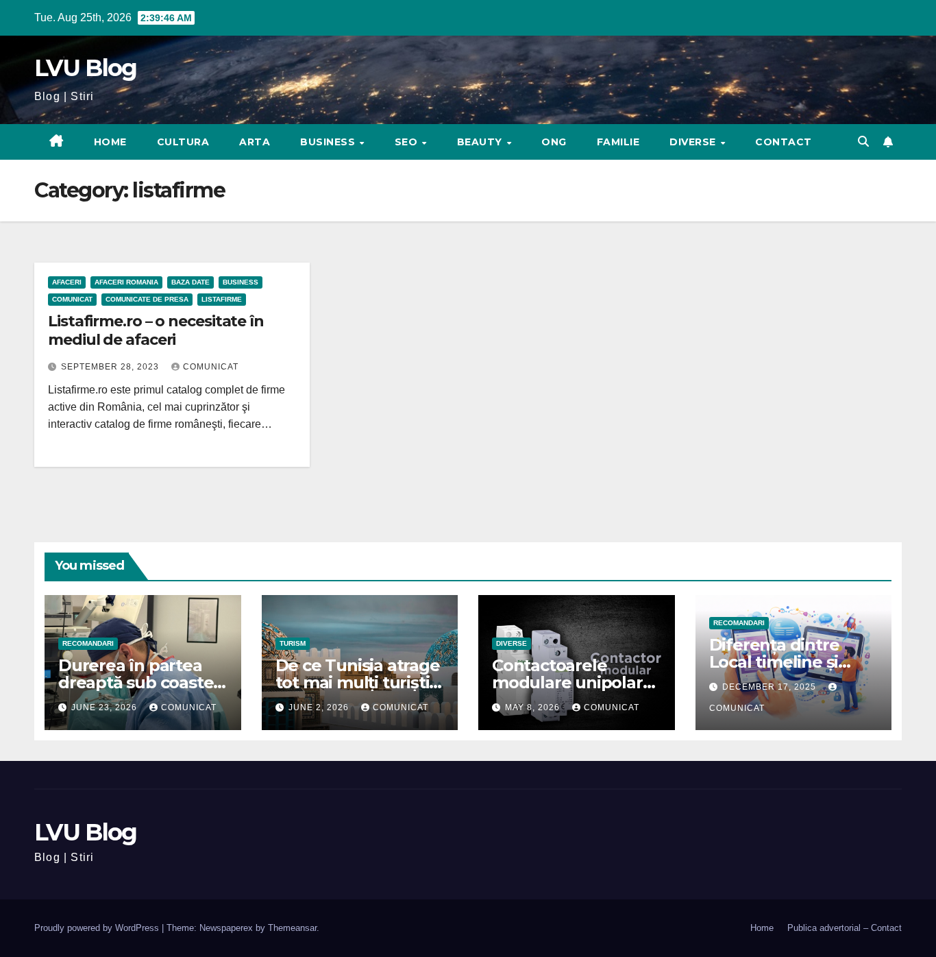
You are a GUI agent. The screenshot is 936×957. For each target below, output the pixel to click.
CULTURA (183, 142)
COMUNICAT (72, 299)
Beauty (481, 142)
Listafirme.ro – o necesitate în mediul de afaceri (156, 330)
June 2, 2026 (320, 707)
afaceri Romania (126, 282)
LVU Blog (85, 67)
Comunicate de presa (147, 299)
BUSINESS (329, 142)
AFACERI (67, 282)
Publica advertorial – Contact (844, 928)
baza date (190, 282)
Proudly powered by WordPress (98, 928)
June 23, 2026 (105, 707)
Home (110, 142)
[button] (863, 141)
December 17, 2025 (770, 687)
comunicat (210, 367)
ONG (554, 142)
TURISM (293, 643)
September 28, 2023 (111, 367)
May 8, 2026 (534, 707)
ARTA (254, 142)
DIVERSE (694, 142)
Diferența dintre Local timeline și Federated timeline (786, 662)
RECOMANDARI (88, 643)
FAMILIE (618, 142)
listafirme (221, 299)
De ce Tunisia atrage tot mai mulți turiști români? (357, 682)
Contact (783, 142)
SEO (408, 142)
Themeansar (292, 928)
